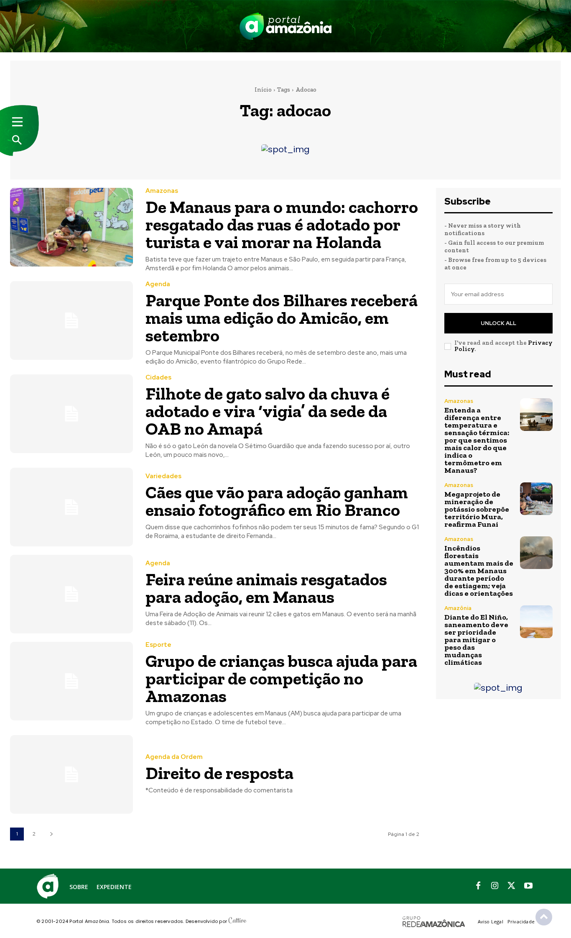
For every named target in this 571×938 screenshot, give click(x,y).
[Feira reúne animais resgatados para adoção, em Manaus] (71, 594)
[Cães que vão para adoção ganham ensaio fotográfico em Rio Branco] (71, 507)
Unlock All (498, 323)
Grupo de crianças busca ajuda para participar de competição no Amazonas (281, 678)
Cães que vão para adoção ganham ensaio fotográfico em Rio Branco (276, 501)
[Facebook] (478, 886)
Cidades (158, 377)
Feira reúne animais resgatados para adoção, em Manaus (266, 588)
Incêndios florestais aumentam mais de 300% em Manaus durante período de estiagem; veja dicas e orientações (478, 570)
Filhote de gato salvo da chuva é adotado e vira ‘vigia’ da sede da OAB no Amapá (267, 411)
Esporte (158, 645)
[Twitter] (511, 886)
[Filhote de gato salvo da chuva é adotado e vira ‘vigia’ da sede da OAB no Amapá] (71, 413)
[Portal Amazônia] (285, 26)
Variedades (163, 476)
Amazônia (458, 608)
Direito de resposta (219, 773)
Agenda (157, 284)
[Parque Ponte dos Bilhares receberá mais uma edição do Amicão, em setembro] (71, 320)
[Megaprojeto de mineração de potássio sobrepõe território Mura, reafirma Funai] (536, 498)
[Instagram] (495, 886)
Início (263, 89)
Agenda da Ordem (174, 757)
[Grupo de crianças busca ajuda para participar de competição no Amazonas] (71, 681)
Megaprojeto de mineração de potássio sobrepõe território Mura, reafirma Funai (476, 509)
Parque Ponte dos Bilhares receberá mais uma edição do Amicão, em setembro (281, 318)
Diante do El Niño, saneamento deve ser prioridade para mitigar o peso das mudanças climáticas (476, 640)
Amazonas (161, 191)
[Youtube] (528, 886)
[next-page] (51, 834)
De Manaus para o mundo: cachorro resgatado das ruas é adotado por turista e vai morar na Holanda (281, 224)
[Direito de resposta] (71, 774)
